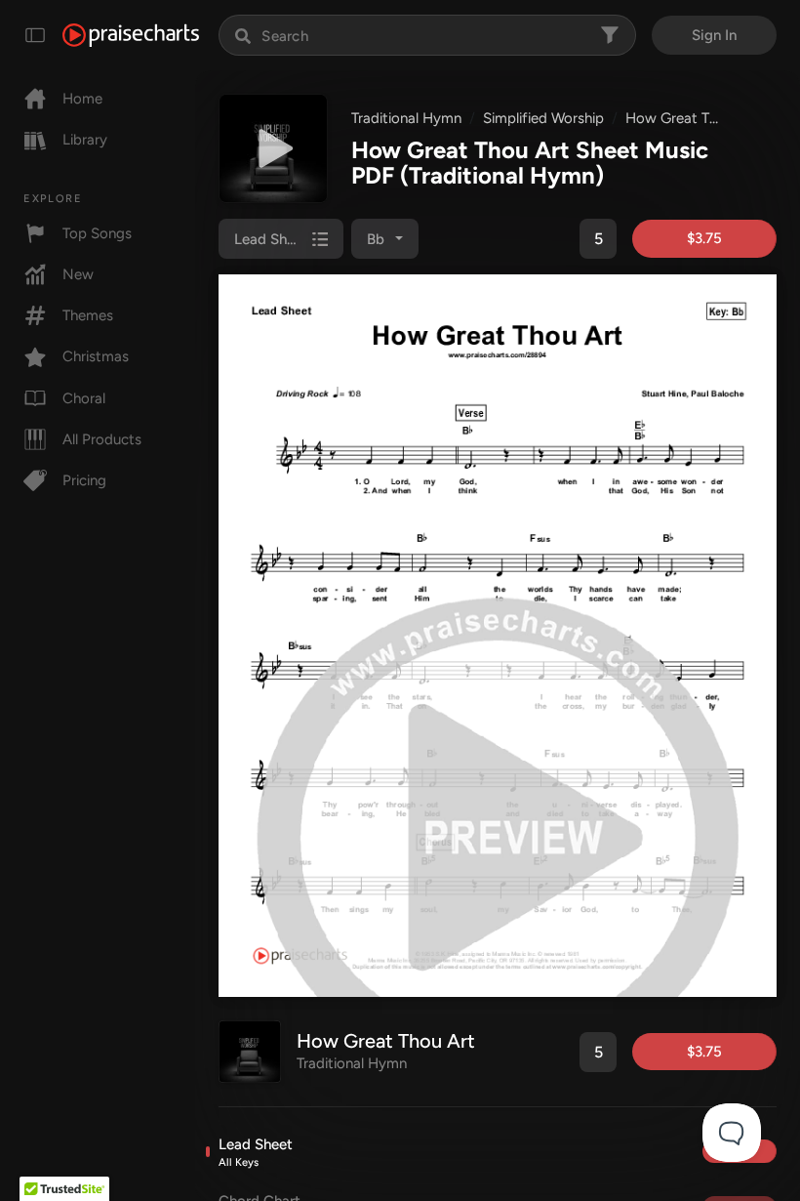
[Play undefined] (273, 148)
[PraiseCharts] (130, 35)
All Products (101, 439)
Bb (375, 239)
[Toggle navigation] (35, 35)
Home (82, 98)
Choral (83, 398)
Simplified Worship (543, 118)
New (78, 274)
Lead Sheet (256, 1152)
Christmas (95, 356)
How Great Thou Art (691, 118)
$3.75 (704, 238)
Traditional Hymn (406, 118)
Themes (87, 315)
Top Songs (97, 233)
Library (84, 139)
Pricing (84, 480)
